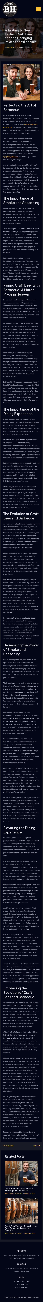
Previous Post (7, 1146)
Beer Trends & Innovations (13, 1193)
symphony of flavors (10, 156)
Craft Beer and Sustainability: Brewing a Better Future (19, 1189)
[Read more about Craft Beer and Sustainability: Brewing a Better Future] (21, 1173)
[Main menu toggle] (38, 9)
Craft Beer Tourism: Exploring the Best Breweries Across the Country (21, 1228)
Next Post (37, 1146)
